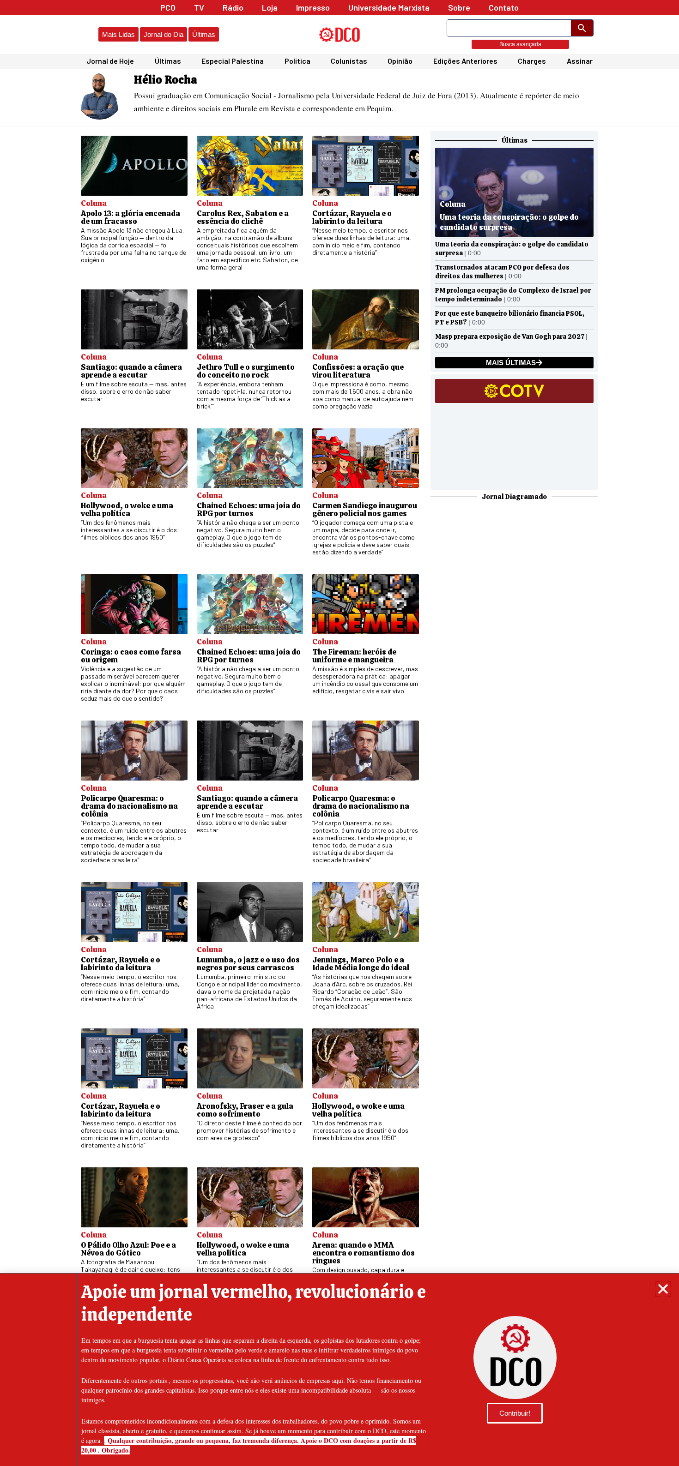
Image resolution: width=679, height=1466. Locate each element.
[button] (663, 1289)
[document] (339, 733)
